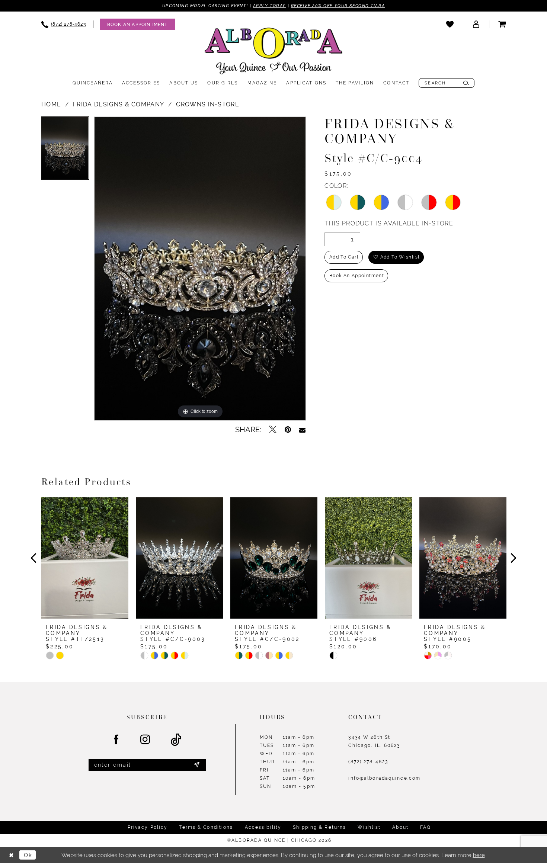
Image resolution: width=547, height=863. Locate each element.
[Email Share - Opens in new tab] (302, 430)
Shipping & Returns (319, 827)
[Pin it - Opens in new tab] (287, 430)
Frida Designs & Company (118, 104)
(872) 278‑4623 (368, 761)
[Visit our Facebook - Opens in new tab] (116, 739)
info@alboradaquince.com (384, 778)
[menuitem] (63, 24)
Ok (28, 855)
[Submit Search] (466, 83)
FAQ (425, 827)
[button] (476, 24)
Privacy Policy (148, 827)
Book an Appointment (356, 275)
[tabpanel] (65, 150)
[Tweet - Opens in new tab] (273, 429)
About (400, 827)
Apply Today (269, 5)
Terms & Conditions (206, 827)
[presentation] (84, 558)
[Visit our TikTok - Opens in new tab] (176, 740)
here (479, 855)
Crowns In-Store (207, 104)
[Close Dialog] (11, 855)
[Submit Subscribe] (196, 764)
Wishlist (369, 827)
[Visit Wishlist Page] (450, 24)
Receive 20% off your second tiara (338, 5)
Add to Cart (344, 257)
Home (51, 104)
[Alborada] (273, 52)
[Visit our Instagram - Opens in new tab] (145, 739)
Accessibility (263, 827)
